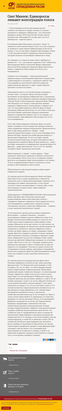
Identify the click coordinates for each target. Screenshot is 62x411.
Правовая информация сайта (45, 404)
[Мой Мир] (48, 340)
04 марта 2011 (13, 24)
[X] (51, 340)
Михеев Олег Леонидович (18, 351)
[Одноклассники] (46, 340)
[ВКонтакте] (44, 340)
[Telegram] (55, 340)
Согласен (6, 408)
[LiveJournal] (53, 340)
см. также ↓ (51, 26)
